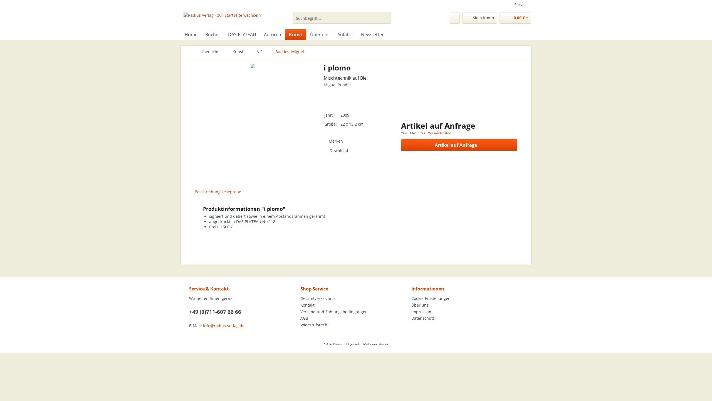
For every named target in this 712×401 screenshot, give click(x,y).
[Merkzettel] (455, 18)
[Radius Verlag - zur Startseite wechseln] (222, 19)
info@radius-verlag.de (223, 325)
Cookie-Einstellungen (431, 298)
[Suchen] (386, 18)
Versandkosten (439, 133)
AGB (304, 318)
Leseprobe (231, 191)
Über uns (420, 305)
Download (339, 150)
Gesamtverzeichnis (318, 298)
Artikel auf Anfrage (456, 145)
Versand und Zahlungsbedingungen (334, 311)
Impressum (421, 311)
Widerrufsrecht (314, 324)
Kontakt (307, 305)
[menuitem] (342, 21)
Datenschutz (423, 318)
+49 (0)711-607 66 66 (215, 312)
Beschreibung (208, 191)
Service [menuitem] (521, 4)
